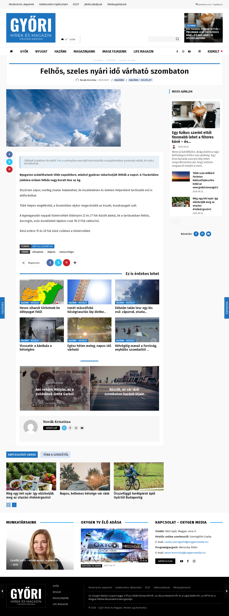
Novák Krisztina (56, 422)
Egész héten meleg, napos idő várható (89, 348)
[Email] (64, 427)
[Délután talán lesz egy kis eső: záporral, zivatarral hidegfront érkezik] (137, 291)
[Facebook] (177, 51)
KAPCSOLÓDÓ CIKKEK (22, 454)
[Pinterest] (66, 262)
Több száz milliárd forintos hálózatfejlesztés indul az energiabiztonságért (205, 180)
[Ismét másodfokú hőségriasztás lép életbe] (89, 291)
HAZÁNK (110, 60)
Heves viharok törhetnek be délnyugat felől (40, 310)
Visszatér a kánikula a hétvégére (36, 348)
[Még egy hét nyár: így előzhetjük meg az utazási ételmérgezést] (31, 476)
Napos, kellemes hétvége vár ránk (84, 493)
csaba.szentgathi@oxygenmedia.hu (186, 542)
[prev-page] (8, 505)
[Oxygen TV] (114, 545)
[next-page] (14, 505)
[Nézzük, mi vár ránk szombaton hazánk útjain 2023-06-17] (226, 591)
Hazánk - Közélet (140, 80)
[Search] (177, 39)
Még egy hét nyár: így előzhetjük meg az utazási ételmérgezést (30, 495)
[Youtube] (189, 51)
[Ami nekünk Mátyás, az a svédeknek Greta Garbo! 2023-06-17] (2, 591)
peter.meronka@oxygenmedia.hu (185, 552)
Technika (191, 26)
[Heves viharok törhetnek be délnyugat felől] (42, 291)
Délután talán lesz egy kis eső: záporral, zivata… (134, 310)
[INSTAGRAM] (194, 561)
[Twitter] (58, 262)
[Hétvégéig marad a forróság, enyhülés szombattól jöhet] (137, 329)
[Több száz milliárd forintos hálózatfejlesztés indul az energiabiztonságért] (181, 176)
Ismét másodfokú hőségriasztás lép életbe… (86, 310)
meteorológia (66, 251)
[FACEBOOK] (187, 561)
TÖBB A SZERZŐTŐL (56, 454)
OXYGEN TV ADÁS (91, 566)
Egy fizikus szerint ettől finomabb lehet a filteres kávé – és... (193, 137)
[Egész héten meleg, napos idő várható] (89, 329)
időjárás (51, 251)
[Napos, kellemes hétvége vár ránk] (85, 476)
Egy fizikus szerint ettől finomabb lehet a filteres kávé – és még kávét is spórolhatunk (202, 34)
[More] (75, 262)
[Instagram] (183, 51)
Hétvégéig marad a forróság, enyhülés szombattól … (136, 348)
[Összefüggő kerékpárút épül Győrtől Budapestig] (139, 476)
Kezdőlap (98, 60)
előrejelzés (37, 251)
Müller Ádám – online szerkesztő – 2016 (60, 564)
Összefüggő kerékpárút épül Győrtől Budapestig (134, 495)
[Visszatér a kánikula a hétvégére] (42, 329)
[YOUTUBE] (181, 561)
